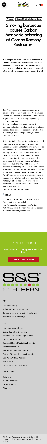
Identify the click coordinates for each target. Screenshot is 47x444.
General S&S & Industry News (28, 19)
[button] (4, 4)
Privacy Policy (9, 439)
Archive (10, 19)
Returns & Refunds (25, 439)
